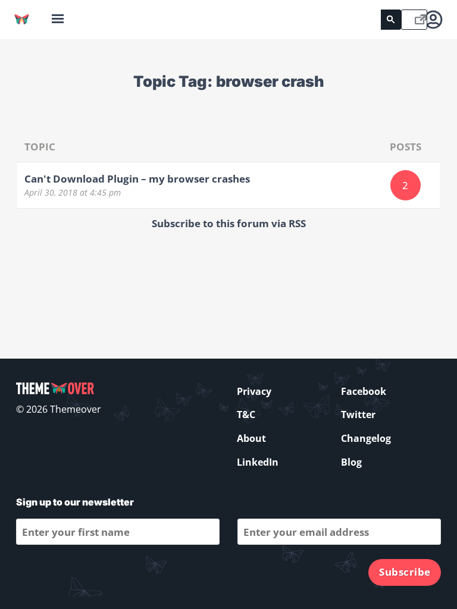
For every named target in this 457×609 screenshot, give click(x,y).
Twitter (358, 414)
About (251, 438)
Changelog (366, 438)
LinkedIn (257, 462)
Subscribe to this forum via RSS (229, 223)
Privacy (254, 391)
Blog (351, 462)
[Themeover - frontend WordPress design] (21, 19)
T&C (246, 414)
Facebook (363, 391)
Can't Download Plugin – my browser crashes (137, 179)
